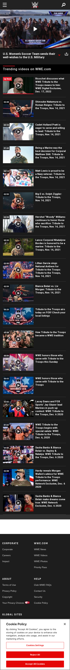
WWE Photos (41, 561)
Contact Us (39, 591)
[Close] (64, 624)
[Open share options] (66, 54)
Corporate (7, 549)
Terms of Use (9, 585)
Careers (6, 555)
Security (38, 597)
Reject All (35, 654)
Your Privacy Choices (10, 603)
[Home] (35, 4)
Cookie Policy (41, 603)
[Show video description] (59, 54)
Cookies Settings (35, 645)
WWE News (40, 549)
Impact (5, 561)
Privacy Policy (9, 591)
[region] (35, 644)
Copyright (7, 597)
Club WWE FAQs (42, 585)
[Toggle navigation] (4, 5)
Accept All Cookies (35, 664)
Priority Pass (40, 567)
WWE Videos (40, 555)
